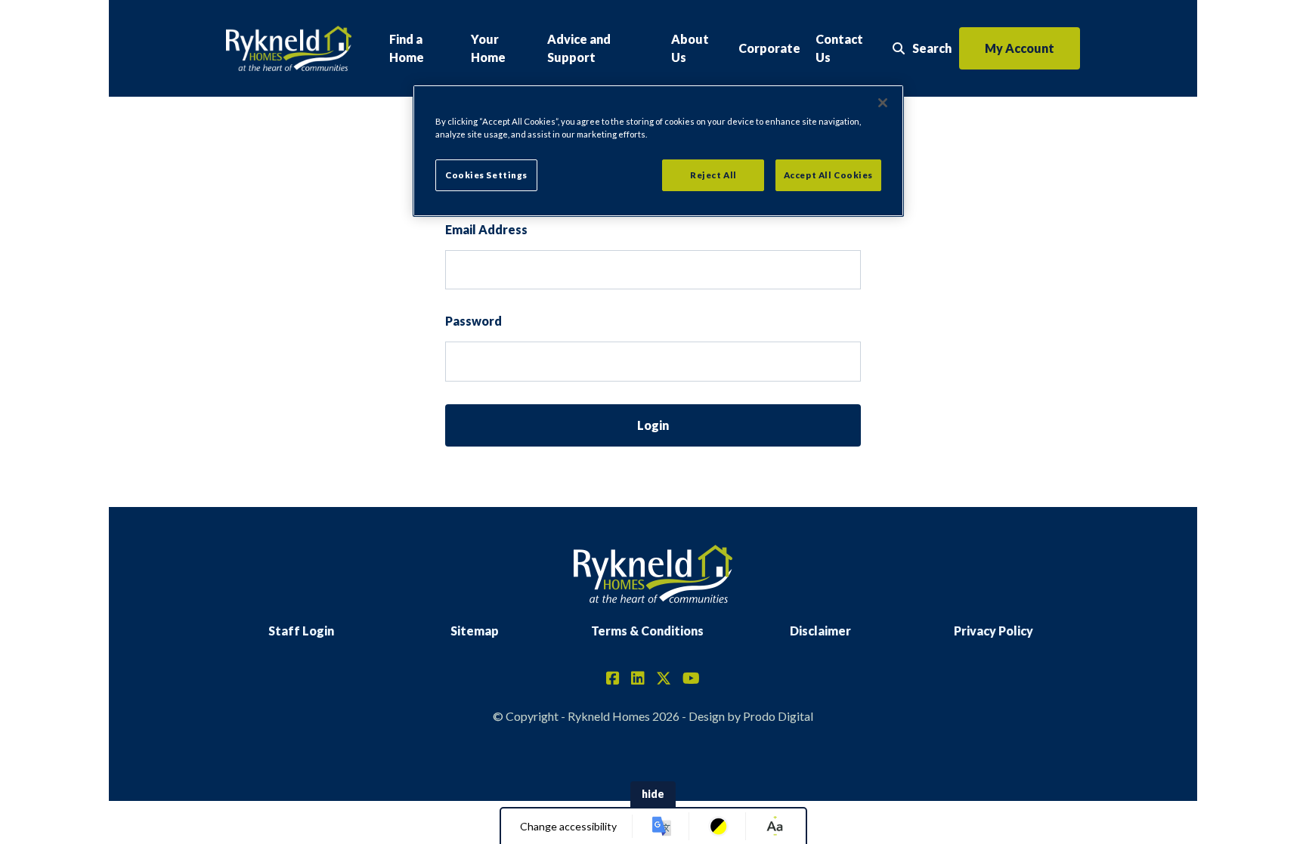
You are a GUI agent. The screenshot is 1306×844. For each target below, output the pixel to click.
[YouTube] (691, 679)
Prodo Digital (778, 716)
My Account (1019, 48)
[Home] (288, 49)
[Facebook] (613, 679)
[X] (663, 679)
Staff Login (301, 630)
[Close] (882, 102)
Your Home (488, 48)
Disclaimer (820, 630)
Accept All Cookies (828, 175)
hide (653, 793)
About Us (690, 48)
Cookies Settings (486, 175)
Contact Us (839, 48)
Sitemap (474, 630)
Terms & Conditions (647, 630)
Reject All (713, 175)
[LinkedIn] (638, 679)
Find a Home (406, 48)
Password (473, 321)
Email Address (486, 229)
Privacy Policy (993, 630)
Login (653, 425)
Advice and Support (579, 48)
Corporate (769, 48)
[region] (658, 151)
